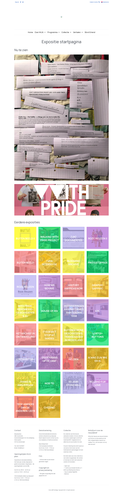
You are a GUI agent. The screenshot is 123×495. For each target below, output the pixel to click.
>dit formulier (98, 442)
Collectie (65, 32)
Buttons (67, 474)
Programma (52, 32)
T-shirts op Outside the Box (72, 468)
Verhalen (77, 32)
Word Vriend (90, 32)
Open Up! (67, 466)
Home (30, 32)
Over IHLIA (39, 32)
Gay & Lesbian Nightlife (71, 472)
